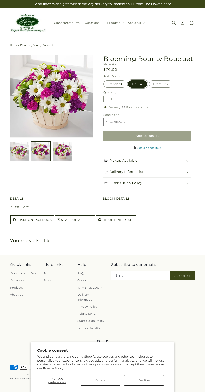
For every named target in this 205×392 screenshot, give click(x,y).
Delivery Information (85, 297)
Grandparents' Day (23, 273)
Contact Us (85, 280)
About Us (16, 294)
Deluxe (137, 84)
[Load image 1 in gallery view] (19, 151)
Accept (100, 380)
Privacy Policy (53, 368)
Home (14, 45)
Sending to (117, 115)
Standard (115, 84)
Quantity (109, 92)
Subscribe (182, 276)
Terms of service (88, 327)
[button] (93, 23)
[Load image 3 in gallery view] (62, 151)
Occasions (17, 280)
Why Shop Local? (89, 287)
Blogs (48, 280)
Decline (144, 380)
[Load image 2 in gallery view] (40, 151)
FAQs (81, 273)
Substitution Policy (90, 321)
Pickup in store (137, 107)
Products (16, 287)
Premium (160, 84)
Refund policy (87, 313)
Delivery (114, 107)
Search (48, 273)
